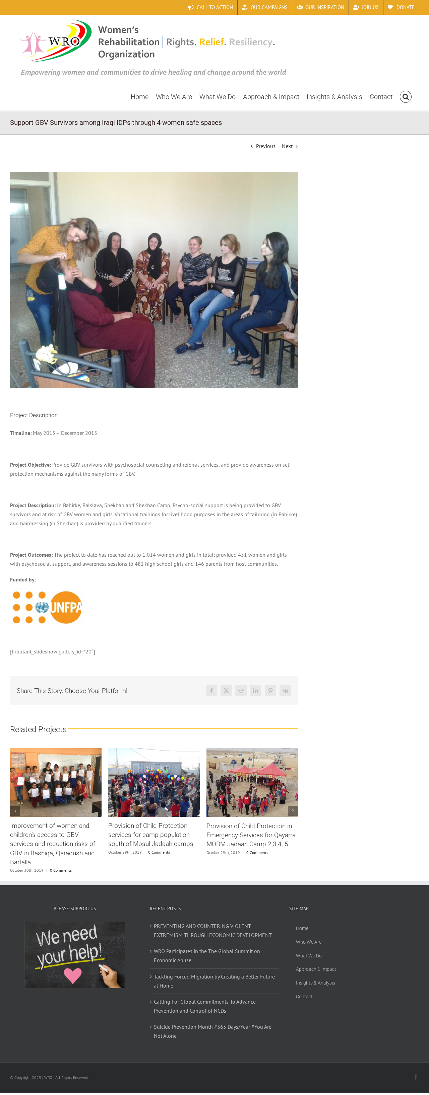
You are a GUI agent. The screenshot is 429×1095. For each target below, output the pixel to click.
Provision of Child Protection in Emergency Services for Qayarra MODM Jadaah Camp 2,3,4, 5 (152, 835)
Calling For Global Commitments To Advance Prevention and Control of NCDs (205, 1006)
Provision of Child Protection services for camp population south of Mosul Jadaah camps (52, 835)
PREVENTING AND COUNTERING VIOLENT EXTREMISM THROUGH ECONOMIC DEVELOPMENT (213, 930)
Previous (265, 146)
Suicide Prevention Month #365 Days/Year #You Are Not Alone (212, 1031)
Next (287, 146)
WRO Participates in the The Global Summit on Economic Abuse (207, 955)
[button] (406, 96)
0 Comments (61, 852)
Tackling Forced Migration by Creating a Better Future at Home (214, 981)
